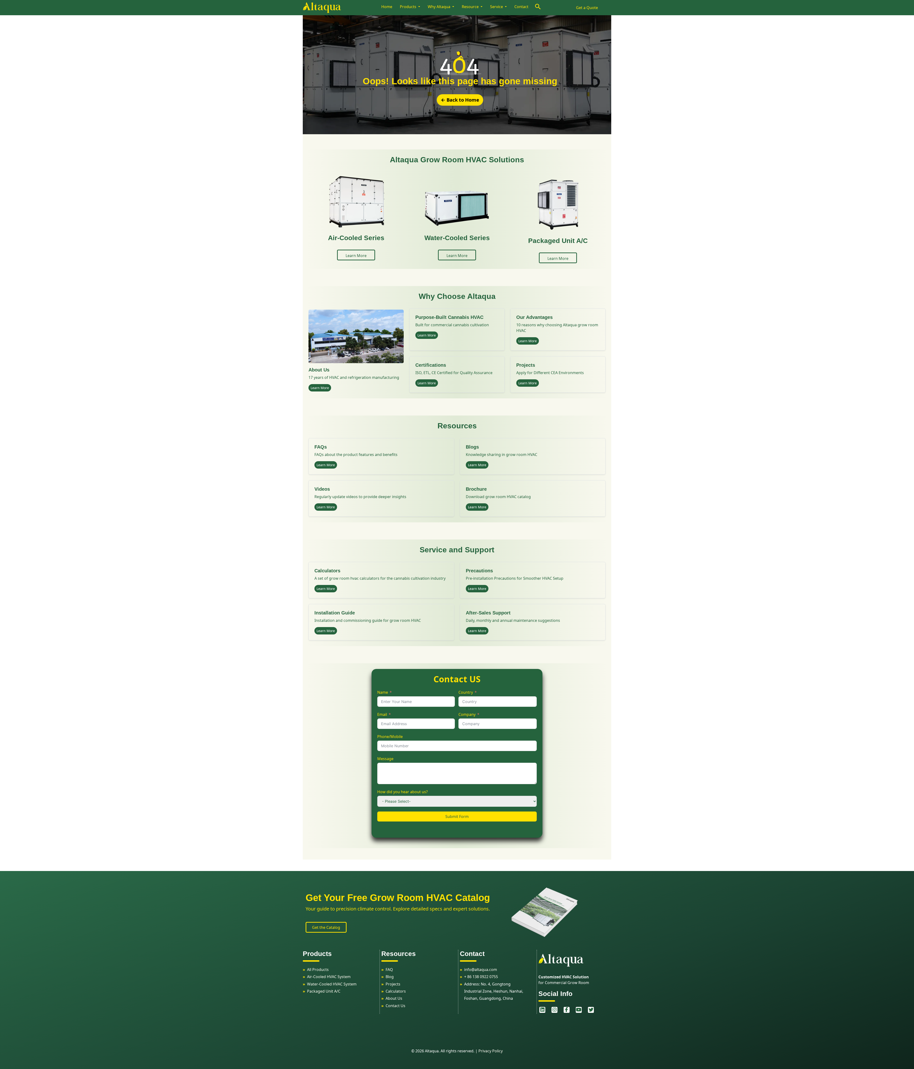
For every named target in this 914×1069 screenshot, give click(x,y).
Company (467, 714)
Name (382, 692)
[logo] (341, 7)
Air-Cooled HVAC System (329, 976)
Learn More (320, 388)
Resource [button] (471, 6)
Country (465, 692)
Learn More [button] (356, 255)
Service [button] (497, 6)
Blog (390, 976)
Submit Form (457, 816)
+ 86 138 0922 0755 (481, 976)
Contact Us (395, 1005)
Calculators (396, 991)
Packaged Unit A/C (323, 991)
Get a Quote (587, 7)
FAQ (389, 969)
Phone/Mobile (390, 736)
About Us (394, 998)
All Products (318, 969)
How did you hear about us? (402, 791)
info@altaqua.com (480, 969)
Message (385, 758)
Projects (393, 984)
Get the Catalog (326, 927)
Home (386, 6)
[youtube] (578, 1010)
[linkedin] (541, 1010)
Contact (521, 6)
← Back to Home (460, 100)
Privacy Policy (490, 1051)
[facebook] (566, 1010)
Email (382, 714)
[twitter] (590, 1010)
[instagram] (554, 1010)
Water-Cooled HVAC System (332, 984)
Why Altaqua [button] (439, 6)
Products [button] (408, 6)
